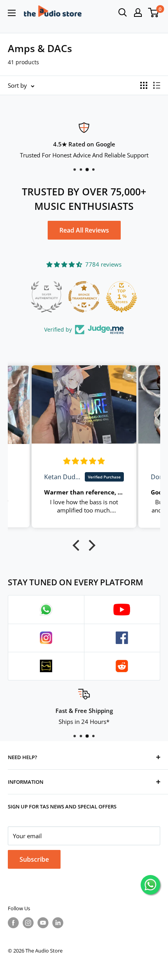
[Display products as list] (156, 85)
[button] (78, 545)
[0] (154, 12)
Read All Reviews (84, 230)
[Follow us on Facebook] (13, 922)
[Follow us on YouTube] (43, 922)
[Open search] (122, 12)
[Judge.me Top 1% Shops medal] (121, 296)
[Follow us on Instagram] (28, 922)
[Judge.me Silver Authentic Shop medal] (46, 296)
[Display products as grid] (143, 85)
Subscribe (34, 859)
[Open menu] (12, 13)
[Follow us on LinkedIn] (57, 922)
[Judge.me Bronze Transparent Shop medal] (84, 296)
